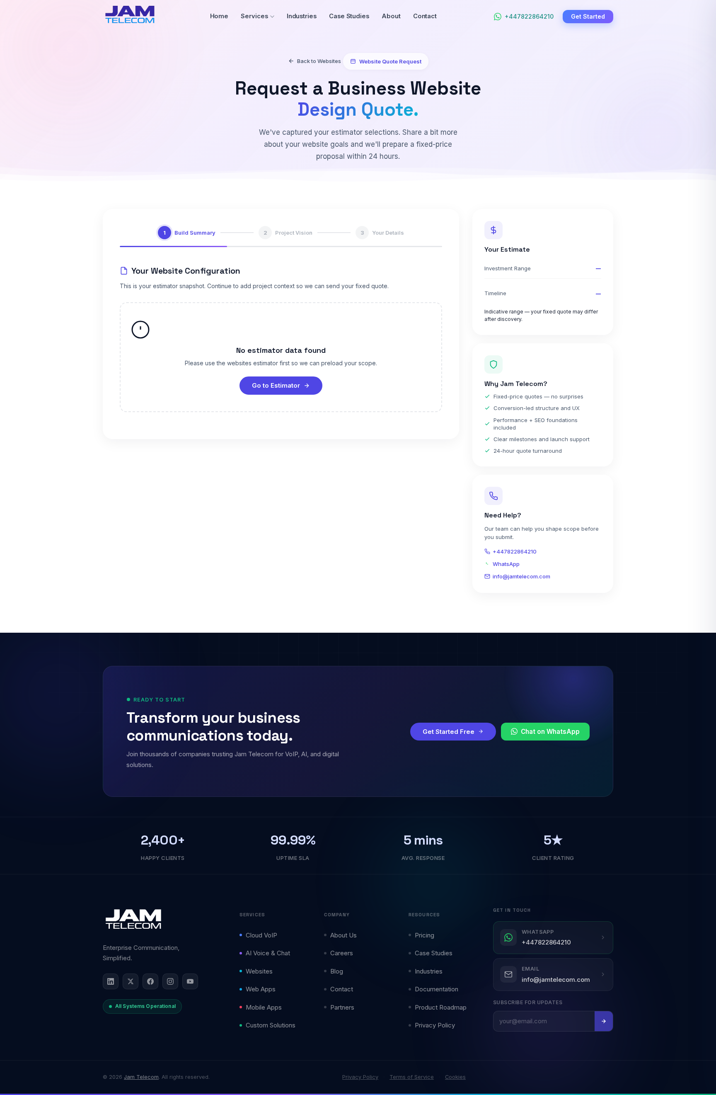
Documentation (436, 989)
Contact (425, 16)
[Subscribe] (604, 1021)
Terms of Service (411, 1077)
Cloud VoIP (261, 935)
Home (219, 16)
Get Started (588, 16)
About (391, 16)
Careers (341, 953)
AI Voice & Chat (268, 953)
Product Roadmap (441, 1007)
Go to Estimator (276, 385)
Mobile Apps (264, 1007)
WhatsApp (506, 564)
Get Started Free (448, 732)
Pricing (424, 935)
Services (254, 16)
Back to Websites (319, 61)
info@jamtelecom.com (521, 576)
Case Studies (349, 16)
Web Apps (261, 989)
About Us (343, 935)
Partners (342, 1007)
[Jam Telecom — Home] (133, 919)
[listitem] (111, 981)
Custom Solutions (270, 1025)
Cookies (455, 1077)
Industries (302, 16)
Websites (259, 971)
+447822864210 (515, 551)
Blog (336, 971)
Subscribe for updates (527, 1002)
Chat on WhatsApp (550, 732)
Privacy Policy (435, 1025)
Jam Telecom (141, 1077)
